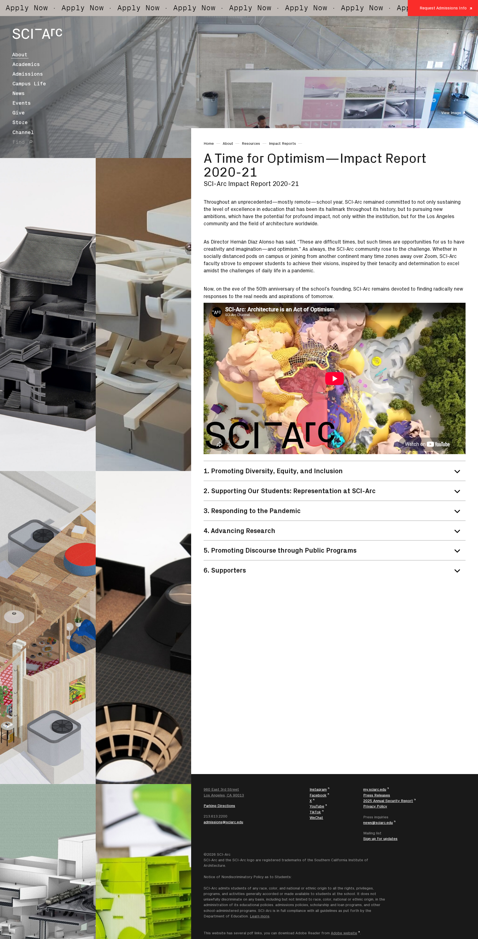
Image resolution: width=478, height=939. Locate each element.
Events (21, 103)
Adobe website (344, 933)
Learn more (259, 916)
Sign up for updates (380, 838)
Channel (23, 132)
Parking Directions (219, 805)
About (19, 54)
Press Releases (376, 795)
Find (18, 142)
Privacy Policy (375, 806)
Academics (26, 64)
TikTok (315, 812)
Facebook (318, 795)
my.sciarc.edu (374, 789)
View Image (451, 112)
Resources (251, 143)
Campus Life (29, 84)
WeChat (316, 817)
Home (209, 143)
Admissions (27, 74)
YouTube (317, 806)
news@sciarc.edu (378, 822)
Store (20, 122)
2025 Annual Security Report (388, 800)
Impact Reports (282, 143)
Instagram (318, 789)
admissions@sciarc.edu (223, 822)
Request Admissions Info (443, 8)
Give (18, 113)
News (18, 93)
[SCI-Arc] (37, 34)
